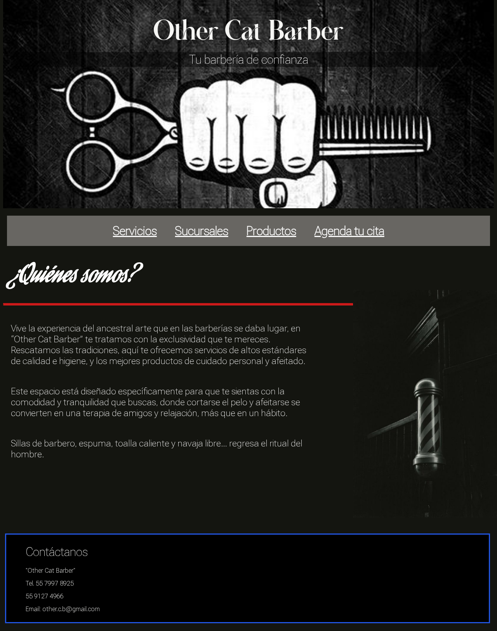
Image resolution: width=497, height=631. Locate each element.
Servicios (135, 230)
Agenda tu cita (349, 230)
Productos (271, 230)
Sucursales (201, 230)
